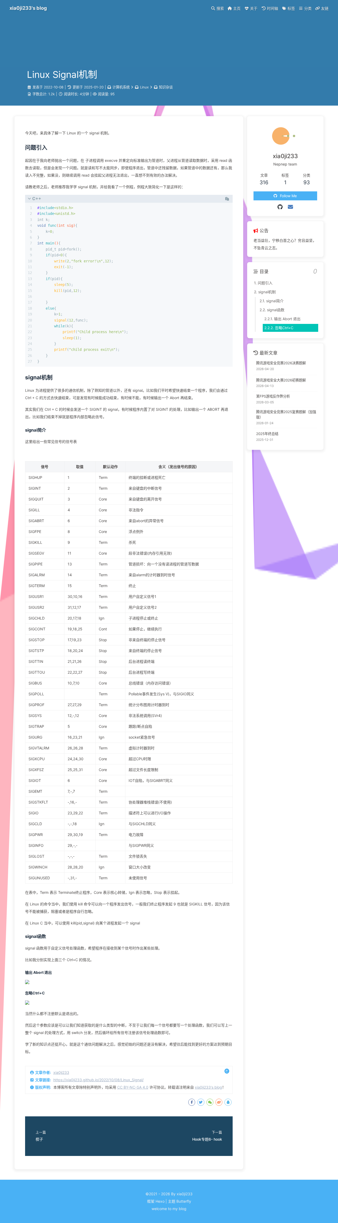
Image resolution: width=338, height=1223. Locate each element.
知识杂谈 (166, 87)
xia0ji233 (61, 1072)
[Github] (280, 207)
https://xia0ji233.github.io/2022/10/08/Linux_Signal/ (98, 1080)
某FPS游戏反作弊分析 (273, 396)
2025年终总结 (267, 434)
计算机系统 (121, 87)
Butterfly (183, 1201)
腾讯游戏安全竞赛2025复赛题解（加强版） (286, 414)
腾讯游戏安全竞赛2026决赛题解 (281, 363)
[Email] (290, 207)
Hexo (160, 1201)
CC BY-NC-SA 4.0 (132, 1087)
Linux (144, 87)
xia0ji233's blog (208, 1087)
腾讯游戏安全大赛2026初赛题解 (281, 380)
